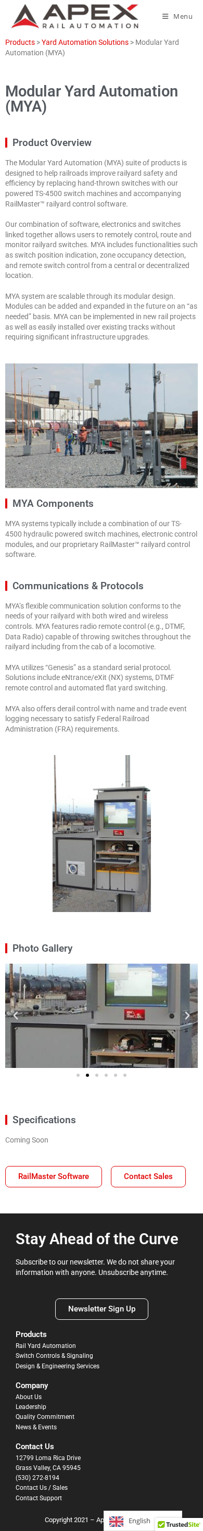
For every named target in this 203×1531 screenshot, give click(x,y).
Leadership (31, 1407)
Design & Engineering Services (57, 1366)
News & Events (36, 1427)
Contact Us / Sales (42, 1487)
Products (20, 42)
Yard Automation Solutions (85, 42)
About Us (29, 1397)
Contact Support (39, 1498)
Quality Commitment (45, 1416)
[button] (15, 1016)
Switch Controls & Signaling (54, 1355)
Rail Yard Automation (46, 1346)
